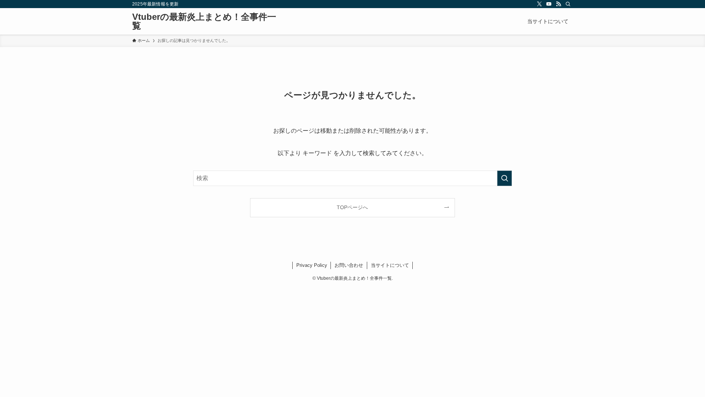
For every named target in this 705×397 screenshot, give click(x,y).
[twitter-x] (539, 4)
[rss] (558, 4)
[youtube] (549, 4)
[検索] (568, 4)
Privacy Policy (311, 265)
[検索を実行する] (504, 178)
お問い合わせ (349, 265)
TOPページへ (352, 207)
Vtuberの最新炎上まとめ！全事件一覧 (204, 21)
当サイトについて (390, 265)
